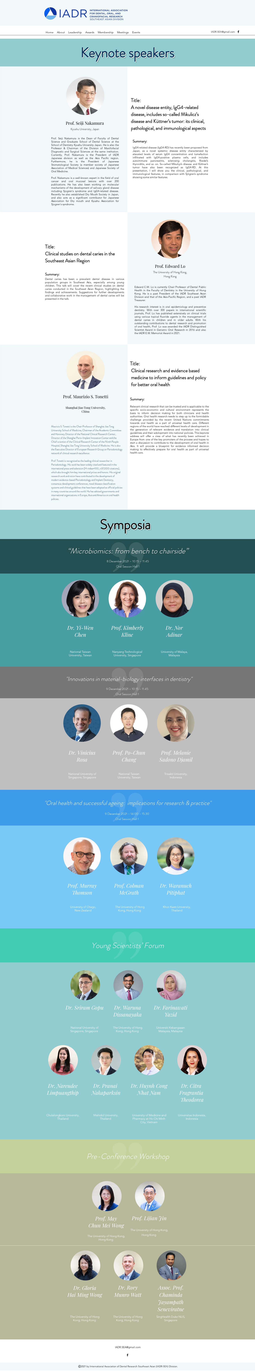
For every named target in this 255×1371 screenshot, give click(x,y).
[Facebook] (238, 31)
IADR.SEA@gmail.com (223, 31)
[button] (75, 32)
